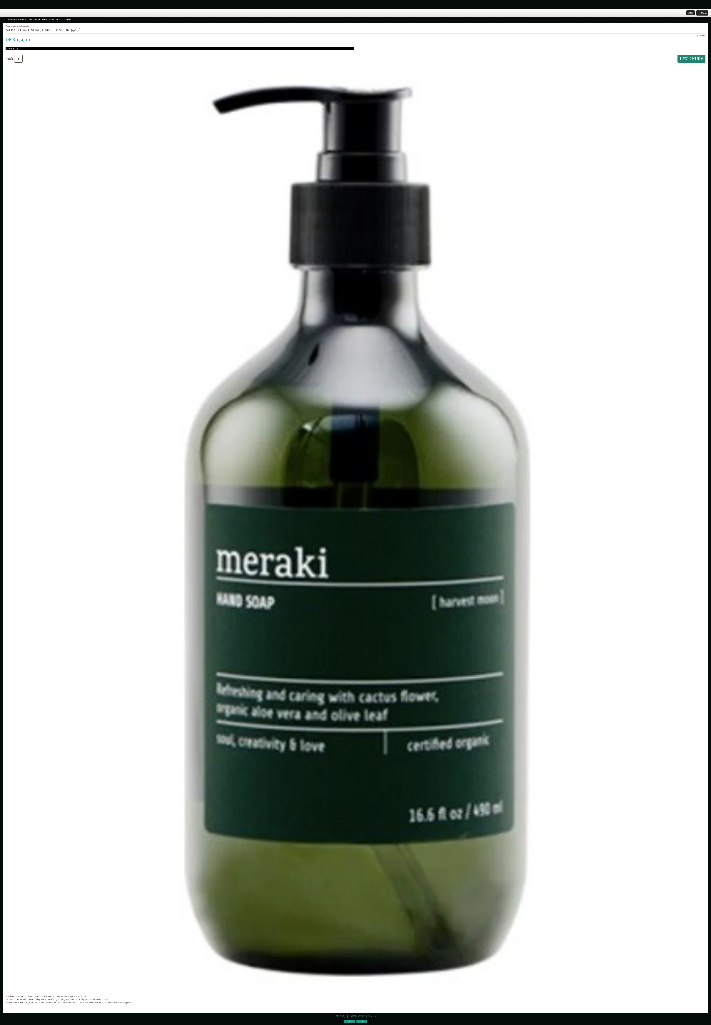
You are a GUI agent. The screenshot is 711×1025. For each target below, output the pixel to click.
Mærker (12, 19)
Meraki (21, 19)
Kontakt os (357, 1016)
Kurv (690, 12)
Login (9, 13)
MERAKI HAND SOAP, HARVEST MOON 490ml (49, 19)
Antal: (9, 58)
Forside (5, 19)
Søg (14, 13)
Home (4, 13)
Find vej (340, 1016)
